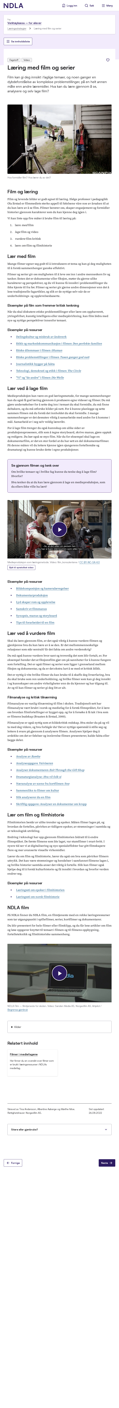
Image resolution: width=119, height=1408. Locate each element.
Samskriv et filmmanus (31, 609)
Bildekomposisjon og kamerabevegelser (42, 588)
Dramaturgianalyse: (38, 777)
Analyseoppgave (34, 763)
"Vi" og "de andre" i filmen (40, 377)
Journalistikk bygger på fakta (35, 364)
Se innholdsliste (20, 41)
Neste (104, 1162)
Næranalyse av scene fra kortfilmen (42, 783)
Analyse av (28, 756)
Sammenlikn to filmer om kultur (37, 790)
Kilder (17, 1027)
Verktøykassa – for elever (24, 23)
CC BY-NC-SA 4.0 (89, 562)
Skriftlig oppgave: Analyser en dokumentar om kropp (51, 804)
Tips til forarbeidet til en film (35, 622)
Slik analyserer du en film (33, 797)
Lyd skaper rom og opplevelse (35, 602)
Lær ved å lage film (27, 388)
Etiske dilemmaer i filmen (39, 350)
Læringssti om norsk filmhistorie (38, 897)
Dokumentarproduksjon (32, 595)
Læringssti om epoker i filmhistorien (40, 890)
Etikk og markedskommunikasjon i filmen (59, 343)
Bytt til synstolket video (21, 567)
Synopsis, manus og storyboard (36, 616)
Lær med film (21, 256)
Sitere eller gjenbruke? (24, 1129)
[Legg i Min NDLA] (108, 60)
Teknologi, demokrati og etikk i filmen (48, 371)
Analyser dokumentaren (50, 770)
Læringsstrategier (16, 28)
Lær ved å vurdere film (31, 633)
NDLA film (18, 907)
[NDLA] (13, 5)
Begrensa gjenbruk (17, 1009)
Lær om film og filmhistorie (35, 814)
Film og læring (22, 191)
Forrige (15, 1162)
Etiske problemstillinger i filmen (52, 357)
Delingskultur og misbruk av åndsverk (41, 337)
